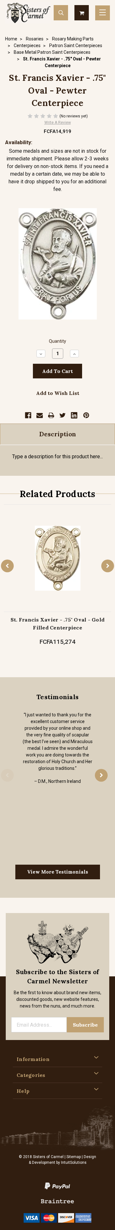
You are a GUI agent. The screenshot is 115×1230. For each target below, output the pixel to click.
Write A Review (57, 122)
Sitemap (73, 1157)
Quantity (57, 341)
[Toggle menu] (102, 12)
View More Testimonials (57, 872)
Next (107, 566)
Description (57, 434)
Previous (7, 566)
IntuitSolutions (74, 1162)
